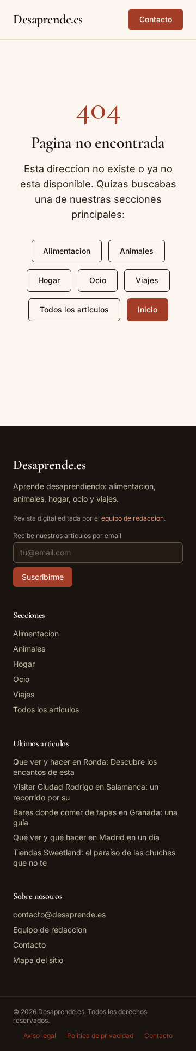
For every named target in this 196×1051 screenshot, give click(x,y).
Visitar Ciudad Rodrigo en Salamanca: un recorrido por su (85, 792)
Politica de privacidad (100, 1035)
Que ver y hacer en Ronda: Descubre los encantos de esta (85, 767)
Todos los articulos (74, 309)
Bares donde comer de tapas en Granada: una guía (95, 817)
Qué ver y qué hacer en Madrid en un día (86, 837)
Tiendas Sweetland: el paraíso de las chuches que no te (94, 857)
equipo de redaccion (132, 518)
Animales (137, 250)
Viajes (147, 280)
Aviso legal (39, 1035)
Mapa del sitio (38, 960)
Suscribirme (43, 576)
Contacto (155, 19)
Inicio (147, 309)
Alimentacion (66, 250)
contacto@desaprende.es (59, 914)
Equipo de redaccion (50, 929)
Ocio (97, 280)
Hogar (49, 280)
